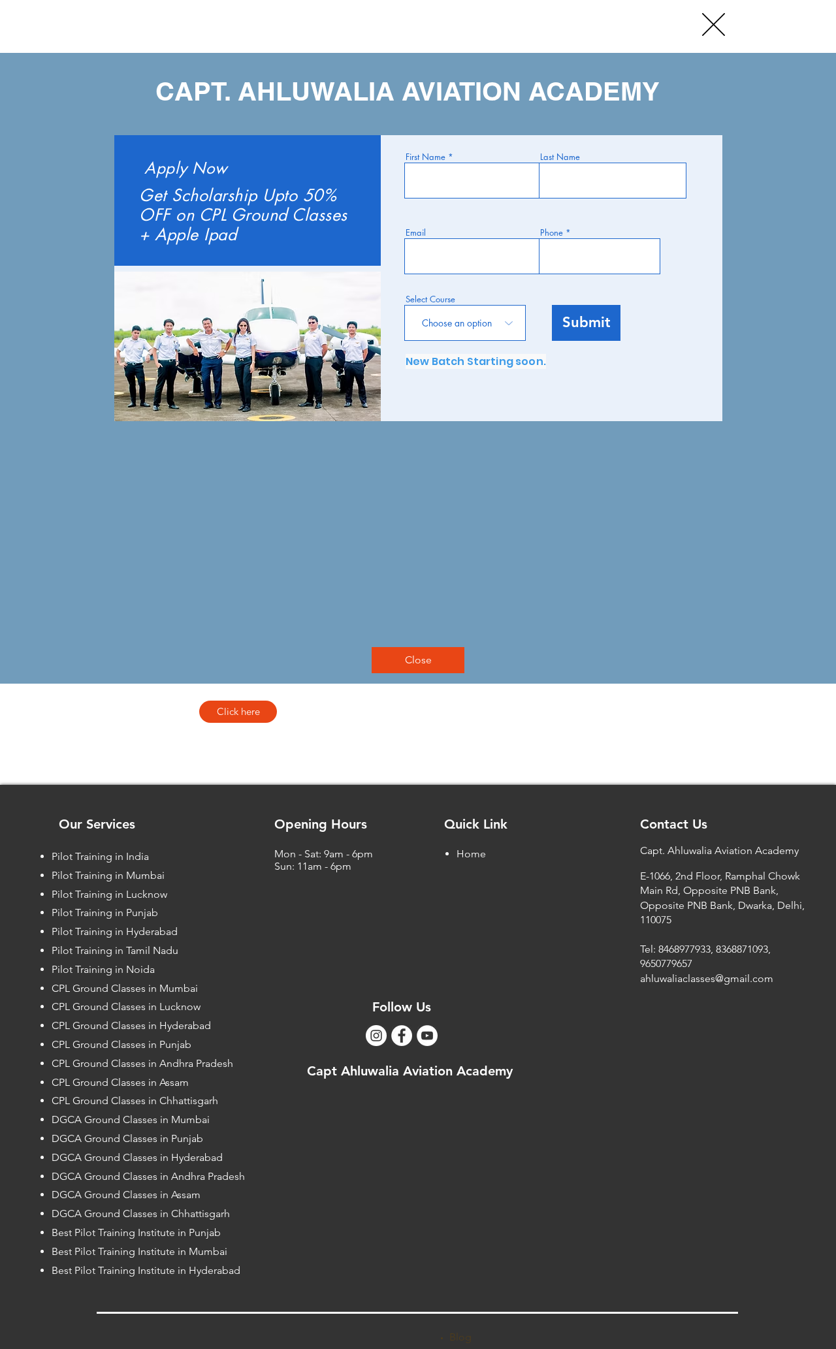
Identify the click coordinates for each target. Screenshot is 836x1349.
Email (416, 233)
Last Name (560, 157)
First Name (425, 157)
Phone (551, 233)
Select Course (430, 299)
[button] (713, 24)
